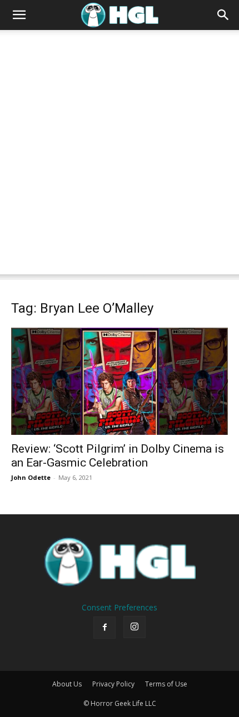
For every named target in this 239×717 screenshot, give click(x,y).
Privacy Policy (113, 684)
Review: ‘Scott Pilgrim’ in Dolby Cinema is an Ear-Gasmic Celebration (117, 455)
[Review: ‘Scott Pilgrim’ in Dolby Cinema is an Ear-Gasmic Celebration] (119, 381)
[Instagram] (134, 627)
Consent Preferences (119, 607)
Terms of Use (166, 684)
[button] (19, 15)
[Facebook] (104, 627)
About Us (67, 684)
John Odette (31, 477)
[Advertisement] (119, 155)
